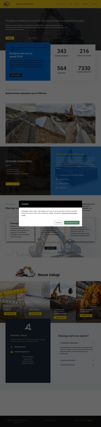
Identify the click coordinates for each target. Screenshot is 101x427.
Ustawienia (58, 222)
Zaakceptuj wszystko (71, 222)
